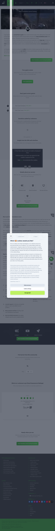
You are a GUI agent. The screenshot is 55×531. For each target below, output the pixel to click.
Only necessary (27, 285)
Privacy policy (20, 260)
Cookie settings (27, 288)
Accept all (27, 293)
